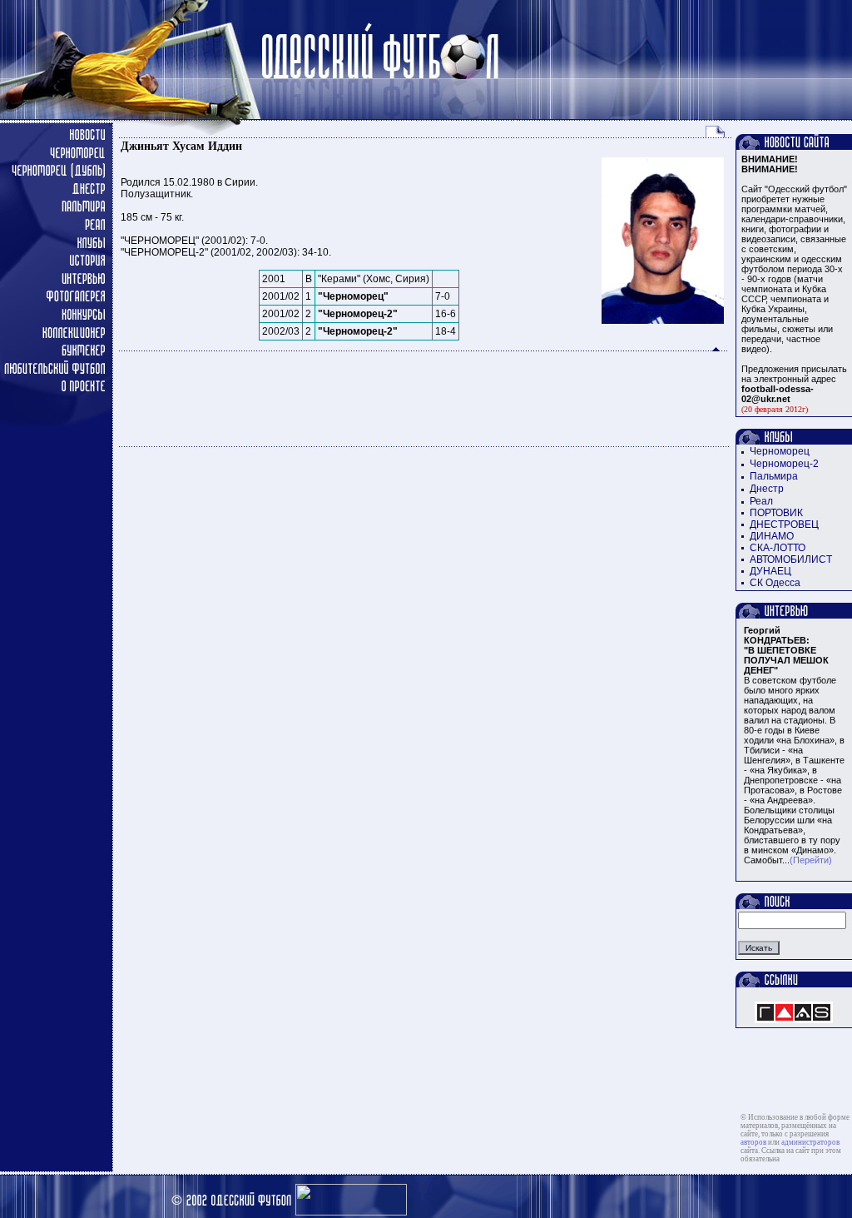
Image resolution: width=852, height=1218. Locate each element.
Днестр (767, 489)
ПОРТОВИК (776, 513)
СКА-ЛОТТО (777, 548)
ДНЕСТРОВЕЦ (784, 524)
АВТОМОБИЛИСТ (791, 559)
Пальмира (774, 476)
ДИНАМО (772, 536)
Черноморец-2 (784, 464)
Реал (761, 501)
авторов (753, 1142)
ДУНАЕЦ (770, 571)
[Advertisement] (424, 398)
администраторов (810, 1142)
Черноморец (780, 451)
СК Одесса (775, 583)
